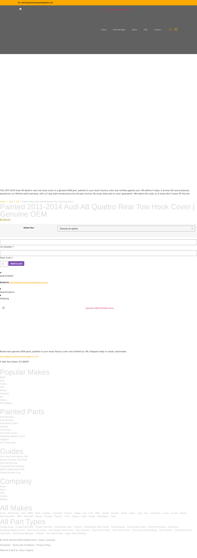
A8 (17, 202)
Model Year (29, 228)
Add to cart (16, 263)
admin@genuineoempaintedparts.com (29, 282)
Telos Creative (26, 550)
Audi (11, 202)
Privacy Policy (44, 545)
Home (2, 202)
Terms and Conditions (23, 545)
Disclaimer (5, 545)
